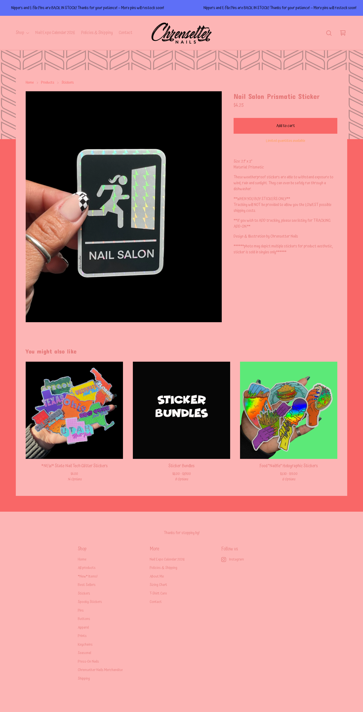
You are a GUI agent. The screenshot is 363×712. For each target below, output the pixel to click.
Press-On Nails (88, 662)
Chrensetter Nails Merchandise (100, 670)
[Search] (328, 33)
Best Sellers (87, 585)
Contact (125, 33)
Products (47, 82)
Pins (81, 611)
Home (30, 82)
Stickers (67, 82)
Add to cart (285, 126)
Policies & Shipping (97, 33)
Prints (82, 636)
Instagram (236, 559)
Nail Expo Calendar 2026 (55, 33)
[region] (181, 8)
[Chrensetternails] (181, 33)
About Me (157, 577)
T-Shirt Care (158, 594)
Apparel (83, 628)
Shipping (84, 679)
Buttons (84, 619)
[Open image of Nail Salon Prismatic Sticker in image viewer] (124, 206)
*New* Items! (88, 577)
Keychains (85, 645)
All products (87, 568)
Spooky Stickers (90, 602)
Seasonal (84, 653)
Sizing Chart (158, 585)
